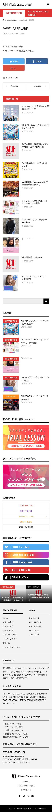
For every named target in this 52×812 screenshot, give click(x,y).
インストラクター (10, 639)
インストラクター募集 (11, 647)
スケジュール (34, 618)
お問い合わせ (26, 790)
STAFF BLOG (26, 522)
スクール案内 (8, 622)
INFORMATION (14, 13)
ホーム (5, 618)
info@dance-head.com (13, 756)
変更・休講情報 (26, 527)
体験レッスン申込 (10, 635)
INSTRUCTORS (26, 516)
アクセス (6, 643)
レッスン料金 (8, 631)
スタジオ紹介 (8, 626)
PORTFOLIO (26, 511)
